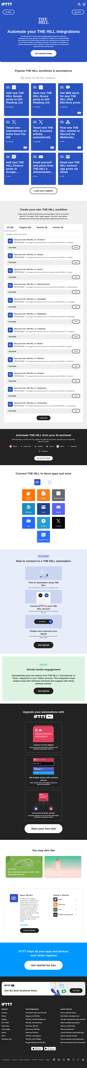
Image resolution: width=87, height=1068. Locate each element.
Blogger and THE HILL (33, 1016)
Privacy (41, 1059)
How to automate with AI (68, 1012)
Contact (34, 1059)
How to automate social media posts (72, 1039)
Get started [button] (43, 691)
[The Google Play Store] (50, 1049)
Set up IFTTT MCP (43, 458)
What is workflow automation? (70, 1022)
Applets (4, 1019)
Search (4, 1032)
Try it (75, 247)
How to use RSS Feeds (68, 1026)
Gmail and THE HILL (32, 1026)
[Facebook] (54, 1059)
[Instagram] (63, 1059)
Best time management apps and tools (73, 1019)
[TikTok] (78, 1059)
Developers (6, 1059)
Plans (3, 1036)
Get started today (43, 53)
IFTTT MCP (5, 1022)
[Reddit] (83, 1059)
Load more (43, 418)
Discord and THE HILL (33, 1029)
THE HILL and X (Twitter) (33, 1039)
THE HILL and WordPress (34, 1022)
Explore (5, 1009)
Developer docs (7, 1039)
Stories (4, 1016)
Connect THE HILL (29, 930)
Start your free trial (43, 828)
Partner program (24, 1059)
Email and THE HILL (32, 1032)
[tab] (10, 227)
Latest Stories (66, 1009)
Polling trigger (20, 242)
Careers (14, 1059)
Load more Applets (43, 191)
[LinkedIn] (58, 1059)
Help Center (5, 1026)
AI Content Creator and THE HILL (36, 1012)
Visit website (24, 925)
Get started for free (43, 965)
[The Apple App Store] (37, 1049)
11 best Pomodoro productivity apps (72, 1032)
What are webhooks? (67, 1029)
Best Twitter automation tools (70, 1016)
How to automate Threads (69, 1036)
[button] (84, 4)
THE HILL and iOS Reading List (36, 1019)
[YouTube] (68, 1059)
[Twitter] (73, 1059)
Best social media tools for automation (73, 1042)
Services (4, 1012)
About (48, 1059)
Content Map (6, 1029)
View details (12, 247)
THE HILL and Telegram (33, 1036)
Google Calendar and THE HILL (36, 1042)
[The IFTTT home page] (7, 4)
